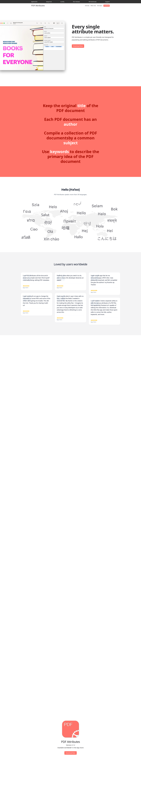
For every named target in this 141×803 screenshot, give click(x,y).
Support (107, 1)
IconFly (62, 1)
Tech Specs (99, 5)
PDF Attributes (93, 1)
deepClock (49, 1)
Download (106, 5)
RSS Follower (76, 1)
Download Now (78, 46)
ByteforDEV (34, 1)
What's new (93, 5)
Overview (87, 5)
